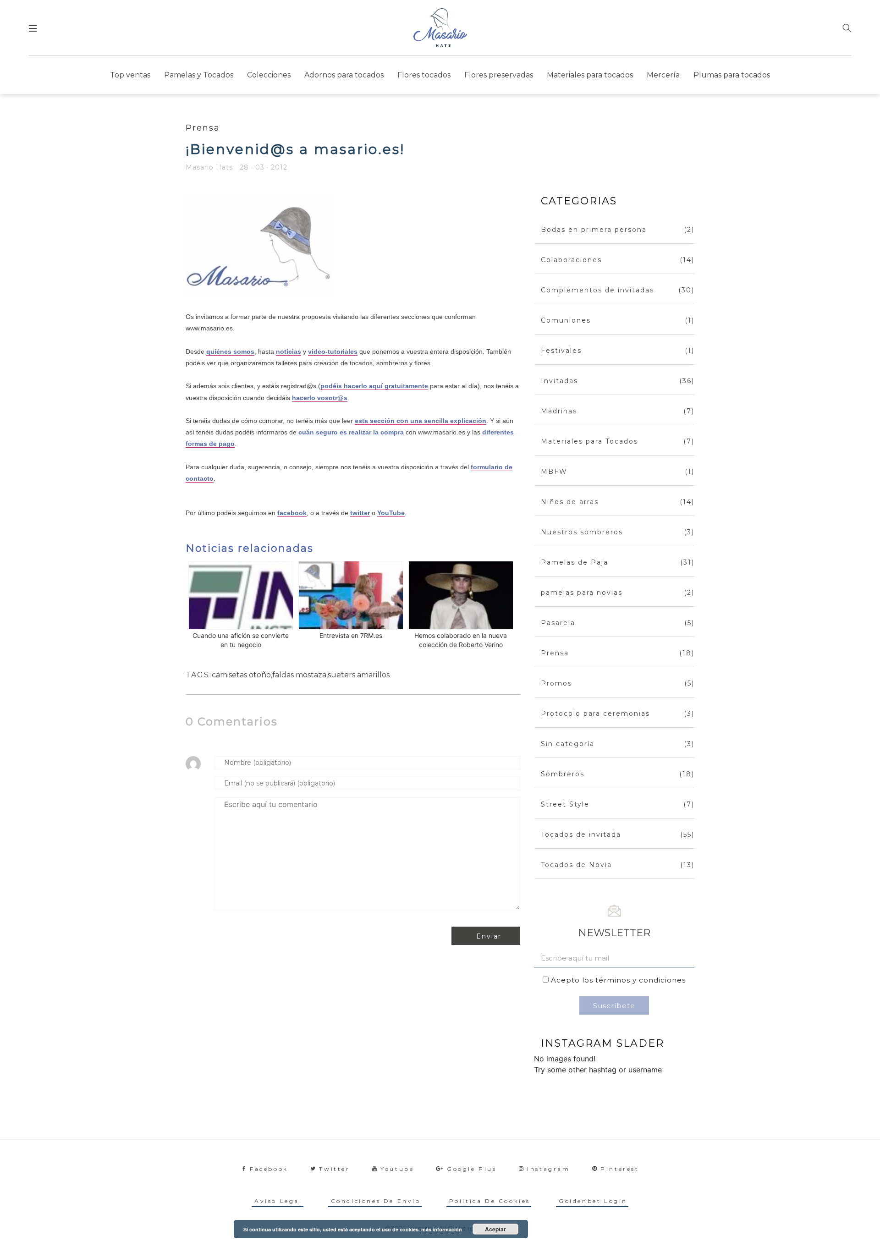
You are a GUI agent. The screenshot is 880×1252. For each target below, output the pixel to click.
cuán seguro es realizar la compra (351, 432)
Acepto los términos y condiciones (618, 980)
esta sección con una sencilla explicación (420, 420)
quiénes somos (230, 351)
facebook (292, 512)
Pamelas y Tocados (198, 75)
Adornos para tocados (344, 75)
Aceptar (495, 1229)
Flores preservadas (498, 75)
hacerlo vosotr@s (319, 397)
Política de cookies (489, 1200)
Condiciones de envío (376, 1200)
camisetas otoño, (242, 674)
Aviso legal (278, 1200)
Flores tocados (424, 75)
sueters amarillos (359, 674)
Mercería (663, 75)
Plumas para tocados (731, 75)
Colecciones (269, 75)
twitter (360, 512)
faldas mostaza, (300, 674)
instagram (548, 1168)
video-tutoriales (333, 351)
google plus (472, 1168)
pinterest (619, 1168)
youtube (397, 1168)
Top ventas (130, 75)
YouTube (391, 512)
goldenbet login (593, 1200)
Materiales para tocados (590, 75)
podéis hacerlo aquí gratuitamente (374, 386)
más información (441, 1229)
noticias (288, 351)
